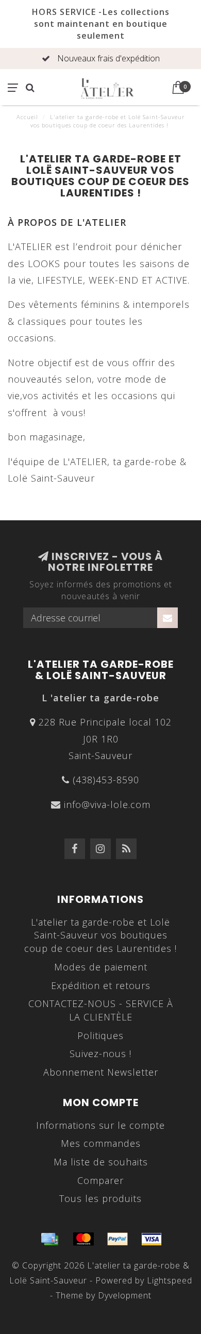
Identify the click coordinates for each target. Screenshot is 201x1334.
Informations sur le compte (100, 1125)
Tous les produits (100, 1198)
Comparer (100, 1180)
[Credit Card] (49, 1239)
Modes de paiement (100, 967)
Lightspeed (169, 1280)
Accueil (27, 117)
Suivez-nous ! (100, 1053)
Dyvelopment (125, 1295)
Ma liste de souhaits (101, 1162)
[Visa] (151, 1239)
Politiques (100, 1035)
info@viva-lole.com (107, 804)
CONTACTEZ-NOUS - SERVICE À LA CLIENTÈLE (100, 1010)
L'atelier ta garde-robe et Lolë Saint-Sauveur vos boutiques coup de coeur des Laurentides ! (100, 935)
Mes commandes (101, 1143)
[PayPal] (117, 1239)
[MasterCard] (83, 1239)
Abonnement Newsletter (100, 1072)
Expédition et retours (100, 985)
